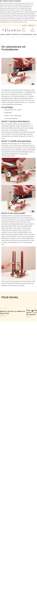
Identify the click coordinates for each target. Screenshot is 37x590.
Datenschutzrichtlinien (10, 13)
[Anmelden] (3, 29)
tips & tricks (3, 308)
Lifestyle (28, 307)
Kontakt (24, 25)
